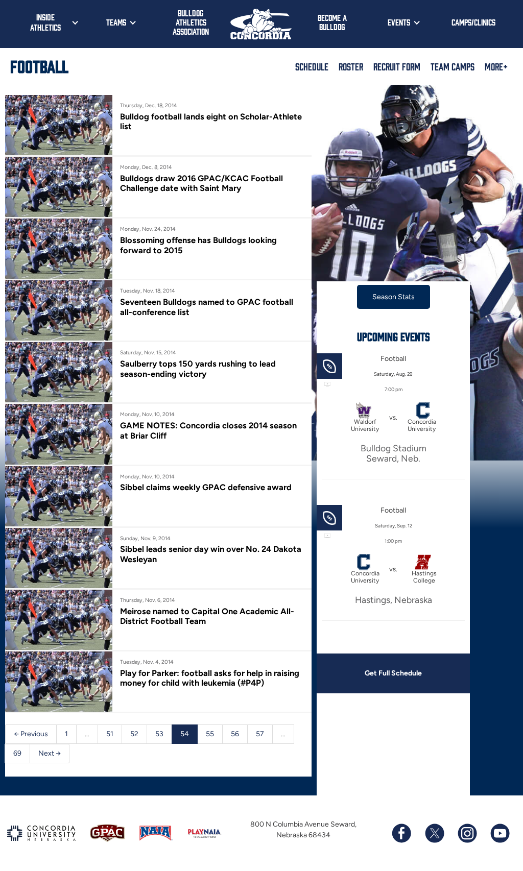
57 (260, 734)
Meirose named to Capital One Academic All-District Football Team (207, 616)
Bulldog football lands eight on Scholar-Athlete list (211, 121)
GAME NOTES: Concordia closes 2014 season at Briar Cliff (208, 430)
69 (17, 753)
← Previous (31, 734)
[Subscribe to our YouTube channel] (499, 833)
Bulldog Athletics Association (191, 22)
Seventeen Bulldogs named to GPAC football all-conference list (206, 307)
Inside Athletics (45, 22)
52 (134, 734)
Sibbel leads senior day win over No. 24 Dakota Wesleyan (210, 554)
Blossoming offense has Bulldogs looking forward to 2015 (198, 245)
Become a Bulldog (332, 22)
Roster (351, 66)
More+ (496, 66)
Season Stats (393, 297)
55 (210, 734)
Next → (49, 753)
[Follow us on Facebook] (401, 833)
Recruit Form (396, 66)
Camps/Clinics (473, 22)
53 (159, 734)
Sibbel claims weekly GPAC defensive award (206, 487)
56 (235, 734)
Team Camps (452, 66)
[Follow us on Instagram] (466, 833)
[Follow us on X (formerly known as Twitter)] (434, 833)
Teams (116, 22)
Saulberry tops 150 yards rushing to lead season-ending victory (198, 368)
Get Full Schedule (393, 673)
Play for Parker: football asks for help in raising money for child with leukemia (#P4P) (209, 678)
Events (399, 22)
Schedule (311, 66)
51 (109, 734)
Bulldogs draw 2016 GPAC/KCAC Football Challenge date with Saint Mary (201, 183)
